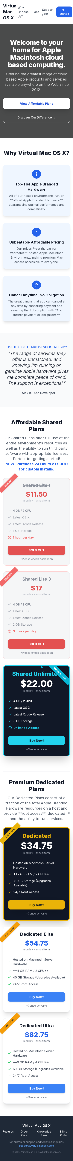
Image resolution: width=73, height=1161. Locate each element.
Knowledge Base (44, 1133)
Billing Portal (63, 1133)
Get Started (64, 11)
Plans (35, 12)
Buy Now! (36, 740)
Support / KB (47, 12)
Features (8, 1131)
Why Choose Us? (23, 12)
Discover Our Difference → (37, 117)
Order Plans (24, 1133)
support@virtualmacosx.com (36, 1145)
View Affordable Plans (36, 103)
